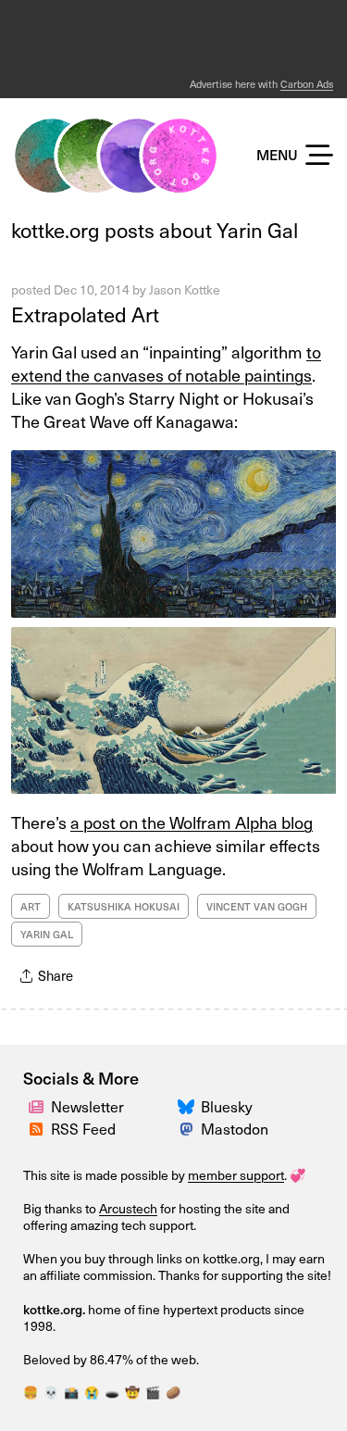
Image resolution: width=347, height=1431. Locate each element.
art (30, 906)
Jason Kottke (184, 289)
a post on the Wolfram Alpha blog (191, 822)
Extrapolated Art (85, 313)
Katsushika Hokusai (124, 906)
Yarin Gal (46, 934)
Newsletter (87, 1106)
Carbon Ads (306, 84)
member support (236, 1175)
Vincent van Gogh (256, 906)
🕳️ (112, 1391)
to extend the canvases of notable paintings (166, 363)
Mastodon (234, 1128)
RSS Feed (83, 1128)
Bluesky (227, 1106)
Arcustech (128, 1208)
